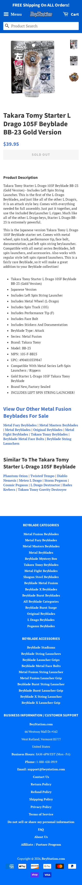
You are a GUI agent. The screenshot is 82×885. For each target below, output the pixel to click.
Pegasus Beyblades (41, 626)
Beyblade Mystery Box (41, 558)
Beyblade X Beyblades (41, 589)
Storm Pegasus (55, 480)
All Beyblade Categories (41, 601)
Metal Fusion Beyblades (41, 534)
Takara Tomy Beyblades (49, 434)
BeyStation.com (53, 859)
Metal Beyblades (18, 429)
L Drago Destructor (45, 485)
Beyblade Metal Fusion (41, 583)
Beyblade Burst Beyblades (41, 595)
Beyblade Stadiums (41, 647)
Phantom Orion (15, 476)
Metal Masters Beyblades (58, 425)
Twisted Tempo (42, 476)
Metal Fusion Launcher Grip (41, 678)
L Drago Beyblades (41, 620)
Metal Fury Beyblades (20, 425)
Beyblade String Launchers (41, 654)
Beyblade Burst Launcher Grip (41, 690)
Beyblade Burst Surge (41, 607)
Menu (16, 14)
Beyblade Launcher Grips (41, 660)
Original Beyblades (48, 429)
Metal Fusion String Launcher (41, 672)
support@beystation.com (46, 769)
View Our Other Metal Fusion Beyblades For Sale (37, 412)
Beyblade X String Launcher (41, 696)
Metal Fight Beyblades (41, 571)
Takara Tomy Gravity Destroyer (42, 489)
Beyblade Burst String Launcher (41, 684)
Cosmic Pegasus (15, 485)
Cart (74, 14)
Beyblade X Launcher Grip (41, 703)
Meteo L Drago (30, 480)
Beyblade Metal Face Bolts (23, 439)
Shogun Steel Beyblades (41, 577)
